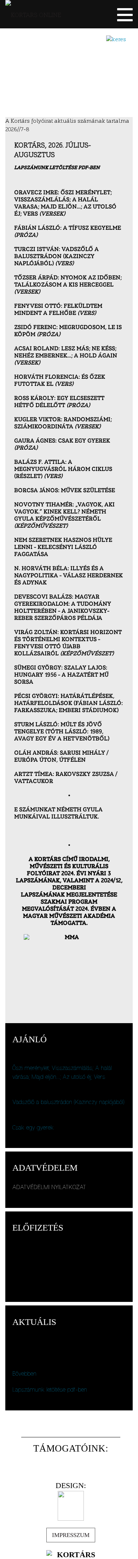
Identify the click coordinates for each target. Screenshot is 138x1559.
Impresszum (71, 1535)
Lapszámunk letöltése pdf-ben (49, 1389)
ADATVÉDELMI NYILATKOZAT (49, 1187)
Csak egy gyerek (33, 1127)
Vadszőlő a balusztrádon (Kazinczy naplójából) (68, 1101)
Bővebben (24, 1373)
